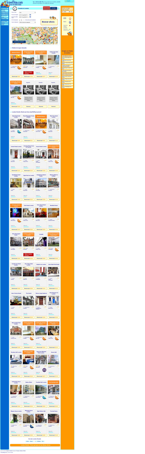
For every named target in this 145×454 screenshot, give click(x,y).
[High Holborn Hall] (41, 423)
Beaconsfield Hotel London (16, 323)
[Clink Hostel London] (28, 217)
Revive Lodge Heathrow (41, 293)
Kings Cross (25, 161)
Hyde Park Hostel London (16, 116)
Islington (37, 67)
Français (18, 450)
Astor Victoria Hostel (16, 293)
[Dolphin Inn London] (41, 276)
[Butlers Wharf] (28, 394)
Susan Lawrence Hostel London (53, 146)
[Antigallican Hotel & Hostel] (41, 187)
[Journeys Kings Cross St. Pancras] (28, 158)
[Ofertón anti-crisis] (44, 370)
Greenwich (38, 190)
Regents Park (13, 397)
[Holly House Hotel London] (28, 364)
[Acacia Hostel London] (41, 158)
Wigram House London (16, 411)
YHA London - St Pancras (53, 323)
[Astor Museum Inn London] (53, 305)
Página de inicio (4, 8)
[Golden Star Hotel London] (53, 64)
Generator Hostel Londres (16, 205)
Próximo (39, 441)
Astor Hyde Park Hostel (53, 264)
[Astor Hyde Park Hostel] (53, 276)
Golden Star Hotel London (53, 52)
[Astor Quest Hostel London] (41, 217)
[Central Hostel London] (16, 158)
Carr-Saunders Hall (53, 382)
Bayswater (13, 131)
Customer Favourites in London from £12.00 (66, 66)
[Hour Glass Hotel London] (28, 276)
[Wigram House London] (16, 423)
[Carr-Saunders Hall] (53, 394)
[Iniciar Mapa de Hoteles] (35, 35)
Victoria (49, 67)
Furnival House (53, 411)
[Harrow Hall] (53, 364)
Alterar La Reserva (4, 14)
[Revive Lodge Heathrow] (41, 305)
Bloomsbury (13, 220)
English (7, 450)
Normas (2, 24)
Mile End (12, 97)
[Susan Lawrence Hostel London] (53, 158)
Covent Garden (38, 426)
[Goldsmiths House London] (16, 394)
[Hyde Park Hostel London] (16, 128)
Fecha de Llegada (14, 14)
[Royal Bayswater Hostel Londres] (28, 128)
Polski (24, 450)
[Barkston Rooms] (16, 64)
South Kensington (38, 162)
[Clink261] (41, 246)
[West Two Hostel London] (53, 128)
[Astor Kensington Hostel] (16, 246)
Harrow (49, 367)
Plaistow (25, 308)
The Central (28, 293)
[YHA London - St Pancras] (53, 335)
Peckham (50, 190)
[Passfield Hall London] (41, 394)
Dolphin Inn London (41, 264)
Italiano (21, 450)
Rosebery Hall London (15, 352)
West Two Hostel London (53, 116)
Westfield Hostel (53, 205)
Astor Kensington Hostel (16, 234)
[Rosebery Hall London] (16, 364)
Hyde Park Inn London (28, 175)
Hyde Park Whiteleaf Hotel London (41, 352)
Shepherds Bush (51, 220)
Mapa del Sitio (4, 18)
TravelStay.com (4, 452)
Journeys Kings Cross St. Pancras (28, 146)
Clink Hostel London (28, 205)
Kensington (13, 249)
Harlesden (25, 67)
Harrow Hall (54, 352)
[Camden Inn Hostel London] (16, 276)
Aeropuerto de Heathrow (38, 308)
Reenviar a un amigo (66, 8)
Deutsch (11, 450)
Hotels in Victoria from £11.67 (67, 74)
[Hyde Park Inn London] (28, 187)
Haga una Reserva (4, 12)
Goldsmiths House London (16, 382)
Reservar (28, 106)
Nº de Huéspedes (14, 19)
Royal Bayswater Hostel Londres (28, 116)
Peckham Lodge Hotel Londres (28, 234)
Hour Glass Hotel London (28, 264)
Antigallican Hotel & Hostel (41, 175)
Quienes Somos (4, 21)
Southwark (25, 397)
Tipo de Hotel (13, 12)
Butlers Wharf (28, 382)
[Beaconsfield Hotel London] (16, 335)
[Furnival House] (53, 423)
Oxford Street (50, 397)
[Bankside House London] (28, 423)
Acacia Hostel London (41, 146)
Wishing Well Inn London (53, 175)
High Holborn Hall (40, 411)
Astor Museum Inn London (53, 293)
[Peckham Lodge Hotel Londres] (28, 246)
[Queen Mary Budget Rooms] (16, 94)
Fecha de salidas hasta (14, 17)
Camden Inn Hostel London (16, 264)
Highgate (50, 426)
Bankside (25, 426)
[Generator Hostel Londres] (16, 217)
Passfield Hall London (40, 382)
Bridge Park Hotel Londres (28, 52)
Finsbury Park (13, 338)
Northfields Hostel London (15, 175)
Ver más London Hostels (34, 439)
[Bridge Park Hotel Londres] (28, 64)
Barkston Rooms (16, 52)
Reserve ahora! (46, 7)
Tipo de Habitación (14, 22)
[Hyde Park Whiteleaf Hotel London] (41, 364)
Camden (12, 279)
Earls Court (13, 67)
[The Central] (28, 305)
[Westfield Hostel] (53, 217)
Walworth (25, 279)
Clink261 (41, 234)
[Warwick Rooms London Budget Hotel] (53, 246)
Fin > (43, 441)
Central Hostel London (15, 146)
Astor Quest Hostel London (41, 205)
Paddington (50, 249)
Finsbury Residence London (41, 52)
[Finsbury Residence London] (41, 64)
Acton (12, 190)
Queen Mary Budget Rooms (16, 82)
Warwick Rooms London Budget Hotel (53, 234)
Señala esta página (65, 9)
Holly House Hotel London (28, 352)
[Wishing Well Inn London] (53, 187)
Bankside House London (28, 411)
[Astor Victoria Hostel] (16, 305)
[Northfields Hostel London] (16, 187)
